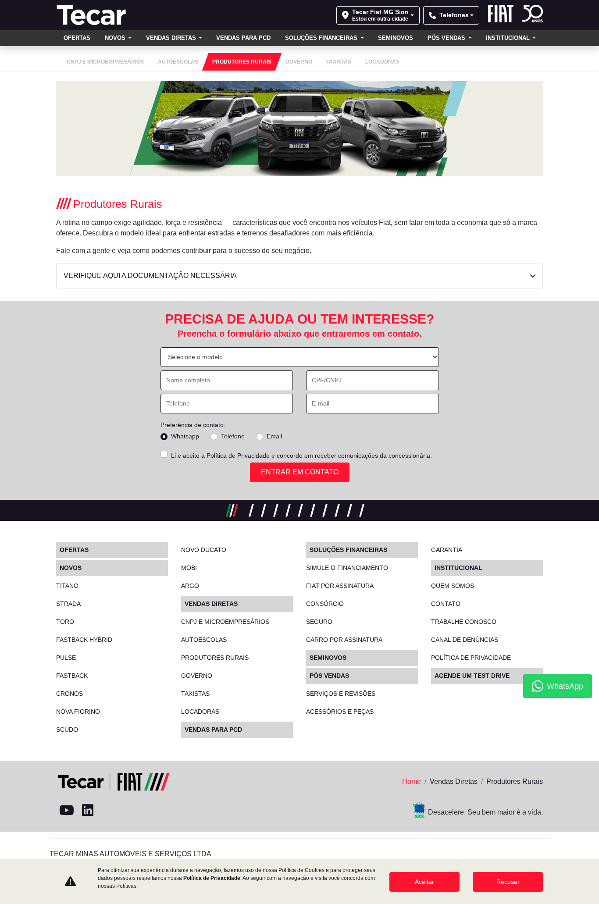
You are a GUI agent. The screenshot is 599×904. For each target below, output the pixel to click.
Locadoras (200, 711)
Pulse (66, 657)
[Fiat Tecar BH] (93, 15)
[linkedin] (87, 810)
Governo (196, 675)
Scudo (67, 729)
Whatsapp (185, 436)
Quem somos (452, 585)
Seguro (319, 621)
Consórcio (325, 603)
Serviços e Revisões (340, 693)
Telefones (454, 14)
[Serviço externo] (150, 810)
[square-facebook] (129, 810)
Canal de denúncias (464, 639)
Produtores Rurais (215, 657)
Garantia (446, 549)
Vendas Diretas (172, 38)
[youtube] (66, 810)
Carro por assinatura (344, 639)
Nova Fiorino (78, 711)
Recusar (508, 881)
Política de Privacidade (238, 455)
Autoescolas (204, 639)
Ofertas (77, 38)
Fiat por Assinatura (340, 585)
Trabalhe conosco (463, 621)
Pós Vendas (447, 38)
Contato (445, 603)
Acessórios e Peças (340, 711)
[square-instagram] (108, 810)
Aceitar (424, 881)
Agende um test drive (472, 675)
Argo (190, 585)
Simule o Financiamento (347, 567)
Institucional (508, 38)
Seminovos (395, 38)
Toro (65, 621)
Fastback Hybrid (84, 639)
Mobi (189, 567)
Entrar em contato (300, 472)
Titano (67, 585)
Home (411, 781)
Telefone (233, 436)
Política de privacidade (471, 657)
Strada (68, 603)
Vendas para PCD (243, 38)
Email (274, 436)
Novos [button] (116, 38)
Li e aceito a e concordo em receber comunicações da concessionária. (301, 455)
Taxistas (195, 693)
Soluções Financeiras (322, 38)
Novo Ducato (203, 549)
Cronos (69, 693)
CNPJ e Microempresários (225, 621)
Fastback (72, 675)
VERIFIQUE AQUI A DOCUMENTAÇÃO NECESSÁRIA (150, 275)
